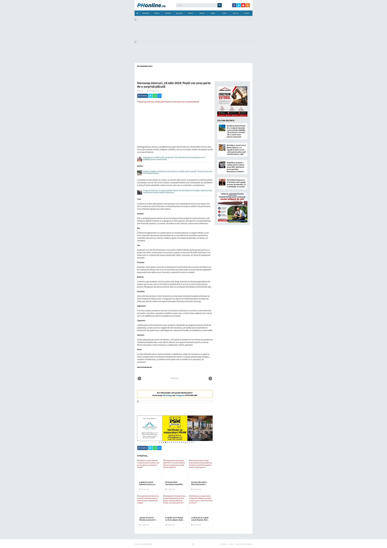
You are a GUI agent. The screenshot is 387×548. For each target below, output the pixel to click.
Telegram (180, 395)
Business (146, 13)
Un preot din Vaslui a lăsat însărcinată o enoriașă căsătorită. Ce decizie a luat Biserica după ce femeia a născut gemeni (200, 483)
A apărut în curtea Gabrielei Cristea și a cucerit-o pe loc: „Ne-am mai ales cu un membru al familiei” (148, 483)
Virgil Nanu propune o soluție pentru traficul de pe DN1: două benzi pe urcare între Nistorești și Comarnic (235, 167)
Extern (156, 13)
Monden (168, 13)
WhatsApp (167, 395)
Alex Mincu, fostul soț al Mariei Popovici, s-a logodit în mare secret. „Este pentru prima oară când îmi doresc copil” (236, 149)
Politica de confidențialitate (244, 544)
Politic (190, 13)
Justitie (236, 13)
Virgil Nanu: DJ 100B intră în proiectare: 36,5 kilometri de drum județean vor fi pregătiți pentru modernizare (174, 158)
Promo (246, 13)
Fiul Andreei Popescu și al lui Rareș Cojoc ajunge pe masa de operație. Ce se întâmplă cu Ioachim (236, 183)
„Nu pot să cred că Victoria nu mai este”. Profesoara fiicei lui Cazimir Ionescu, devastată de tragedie (148, 519)
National (179, 13)
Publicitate (224, 544)
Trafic (224, 13)
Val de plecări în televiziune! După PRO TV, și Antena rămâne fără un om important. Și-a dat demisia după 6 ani (174, 483)
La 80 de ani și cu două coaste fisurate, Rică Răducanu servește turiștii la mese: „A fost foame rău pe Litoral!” (200, 519)
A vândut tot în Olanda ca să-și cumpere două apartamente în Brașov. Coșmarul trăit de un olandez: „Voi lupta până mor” (174, 519)
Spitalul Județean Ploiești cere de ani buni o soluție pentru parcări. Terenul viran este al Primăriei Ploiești (177, 172)
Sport (213, 13)
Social (202, 13)
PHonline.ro (137, 13)
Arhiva (231, 544)
